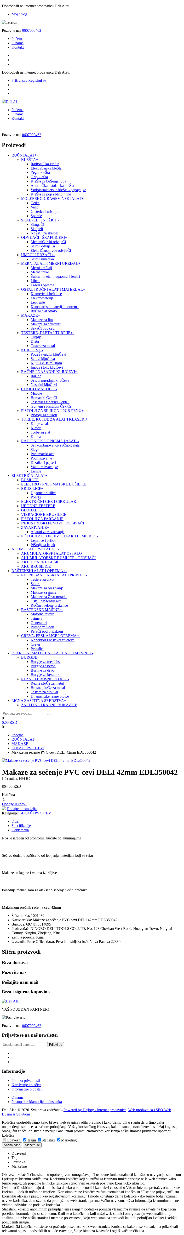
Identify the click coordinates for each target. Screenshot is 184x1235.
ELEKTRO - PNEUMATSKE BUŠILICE (53, 484)
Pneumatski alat (42, 454)
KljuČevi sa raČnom (46, 363)
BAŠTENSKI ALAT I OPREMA (39, 571)
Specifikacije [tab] (21, 826)
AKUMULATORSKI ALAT (35, 549)
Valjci (35, 207)
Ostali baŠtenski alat (46, 601)
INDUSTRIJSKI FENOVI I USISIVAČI (52, 523)
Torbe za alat (40, 432)
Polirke (36, 497)
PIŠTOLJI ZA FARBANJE (42, 519)
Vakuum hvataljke (44, 467)
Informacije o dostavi (27, 1089)
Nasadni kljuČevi (44, 385)
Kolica (36, 437)
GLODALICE (32, 510)
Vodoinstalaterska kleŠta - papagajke (58, 190)
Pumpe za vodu (42, 627)
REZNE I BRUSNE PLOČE (45, 679)
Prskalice (37, 649)
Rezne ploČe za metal (47, 683)
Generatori (39, 623)
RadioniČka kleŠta (45, 164)
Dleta (35, 341)
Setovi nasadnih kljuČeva (50, 380)
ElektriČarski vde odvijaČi (51, 250)
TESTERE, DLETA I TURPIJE (47, 333)
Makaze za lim (42, 320)
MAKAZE (31, 315)
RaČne (36, 376)
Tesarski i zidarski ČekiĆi (50, 402)
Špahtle (36, 216)
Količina (8, 795)
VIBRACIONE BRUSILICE (43, 514)
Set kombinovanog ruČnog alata (55, 445)
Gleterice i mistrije (44, 211)
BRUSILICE (33, 488)
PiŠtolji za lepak (43, 545)
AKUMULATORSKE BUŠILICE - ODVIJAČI (58, 558)
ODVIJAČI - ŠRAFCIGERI (44, 237)
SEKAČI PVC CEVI (28, 748)
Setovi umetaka (42, 259)
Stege (35, 449)
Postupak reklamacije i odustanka (37, 1102)
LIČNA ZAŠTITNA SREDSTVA (39, 701)
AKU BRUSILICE (36, 566)
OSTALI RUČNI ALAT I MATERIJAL (53, 289)
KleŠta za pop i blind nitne (51, 194)
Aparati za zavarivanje (47, 532)
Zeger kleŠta (40, 172)
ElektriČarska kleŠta (46, 168)
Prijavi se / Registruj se (29, 80)
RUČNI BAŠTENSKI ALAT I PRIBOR (54, 575)
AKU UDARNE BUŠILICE (43, 562)
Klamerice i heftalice (46, 294)
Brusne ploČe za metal (48, 688)
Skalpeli (37, 229)
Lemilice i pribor (43, 540)
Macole (36, 393)
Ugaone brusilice (43, 493)
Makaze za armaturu (46, 324)
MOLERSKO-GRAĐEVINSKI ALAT (53, 198)
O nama (17, 43)
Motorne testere (42, 614)
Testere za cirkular (44, 692)
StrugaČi (37, 224)
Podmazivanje (41, 458)
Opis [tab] (15, 821)
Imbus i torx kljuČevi (47, 367)
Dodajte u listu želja (22, 809)
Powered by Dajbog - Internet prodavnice (94, 1110)
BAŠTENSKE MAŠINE (42, 610)
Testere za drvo (42, 579)
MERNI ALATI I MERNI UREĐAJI (51, 263)
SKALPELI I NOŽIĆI (40, 220)
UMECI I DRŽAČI (38, 255)
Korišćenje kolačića (26, 1085)
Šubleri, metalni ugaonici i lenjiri (55, 276)
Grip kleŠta (39, 177)
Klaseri (36, 428)
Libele (35, 281)
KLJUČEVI (32, 350)
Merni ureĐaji (41, 268)
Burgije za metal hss (46, 662)
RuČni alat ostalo (44, 311)
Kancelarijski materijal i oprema (55, 307)
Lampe (36, 471)
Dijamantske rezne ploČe (50, 696)
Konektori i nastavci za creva (53, 640)
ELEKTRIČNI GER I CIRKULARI (49, 501)
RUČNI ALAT (25, 155)
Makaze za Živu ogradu (49, 597)
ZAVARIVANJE (35, 527)
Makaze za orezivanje (47, 588)
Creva (35, 644)
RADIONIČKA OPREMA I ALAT (50, 441)
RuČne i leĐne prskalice (49, 605)
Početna (17, 39)
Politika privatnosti (26, 1080)
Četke (35, 203)
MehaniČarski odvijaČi (48, 242)
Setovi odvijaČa (43, 246)
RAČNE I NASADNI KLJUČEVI (49, 372)
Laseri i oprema (42, 285)
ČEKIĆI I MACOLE (39, 389)
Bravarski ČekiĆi (44, 398)
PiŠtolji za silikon (44, 415)
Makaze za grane (43, 592)
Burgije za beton (43, 666)
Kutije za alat (41, 424)
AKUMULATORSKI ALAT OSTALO (51, 553)
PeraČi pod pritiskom (47, 631)
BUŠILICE (30, 480)
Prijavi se (55, 1044)
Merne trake (40, 272)
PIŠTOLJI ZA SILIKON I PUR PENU (53, 411)
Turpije (36, 337)
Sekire (35, 584)
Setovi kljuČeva (43, 359)
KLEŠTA (30, 160)
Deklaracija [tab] (20, 830)
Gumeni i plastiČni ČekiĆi (51, 406)
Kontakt (18, 47)
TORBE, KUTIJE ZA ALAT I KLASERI (55, 419)
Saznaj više (12, 1145)
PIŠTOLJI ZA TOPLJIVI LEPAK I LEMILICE (59, 536)
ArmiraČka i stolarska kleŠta (52, 185)
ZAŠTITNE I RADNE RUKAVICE (49, 705)
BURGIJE (30, 657)
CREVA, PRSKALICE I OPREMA (50, 636)
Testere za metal (43, 346)
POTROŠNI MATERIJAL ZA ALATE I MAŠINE (52, 653)
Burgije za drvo (42, 670)
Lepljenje (38, 302)
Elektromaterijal (43, 298)
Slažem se (32, 1145)
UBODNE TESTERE (38, 506)
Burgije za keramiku (46, 675)
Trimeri (36, 618)
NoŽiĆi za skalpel (44, 233)
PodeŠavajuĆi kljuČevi (48, 354)
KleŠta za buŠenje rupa (48, 181)
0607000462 (31, 30)
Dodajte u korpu (14, 804)
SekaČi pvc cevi (43, 328)
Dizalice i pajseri (43, 462)
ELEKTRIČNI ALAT (30, 475)
